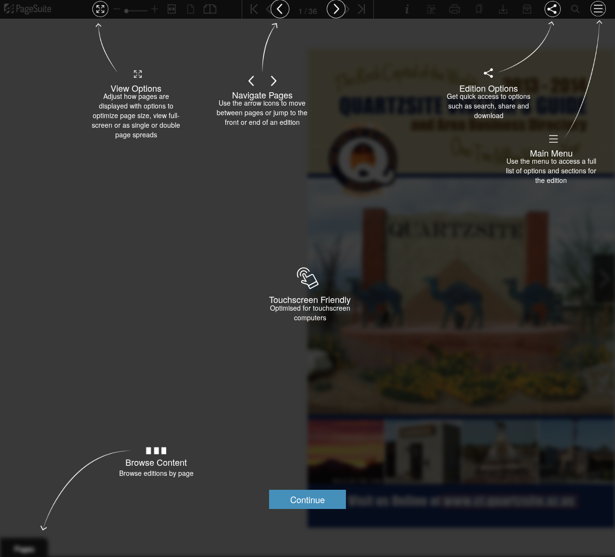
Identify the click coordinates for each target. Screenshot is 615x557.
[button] (307, 499)
